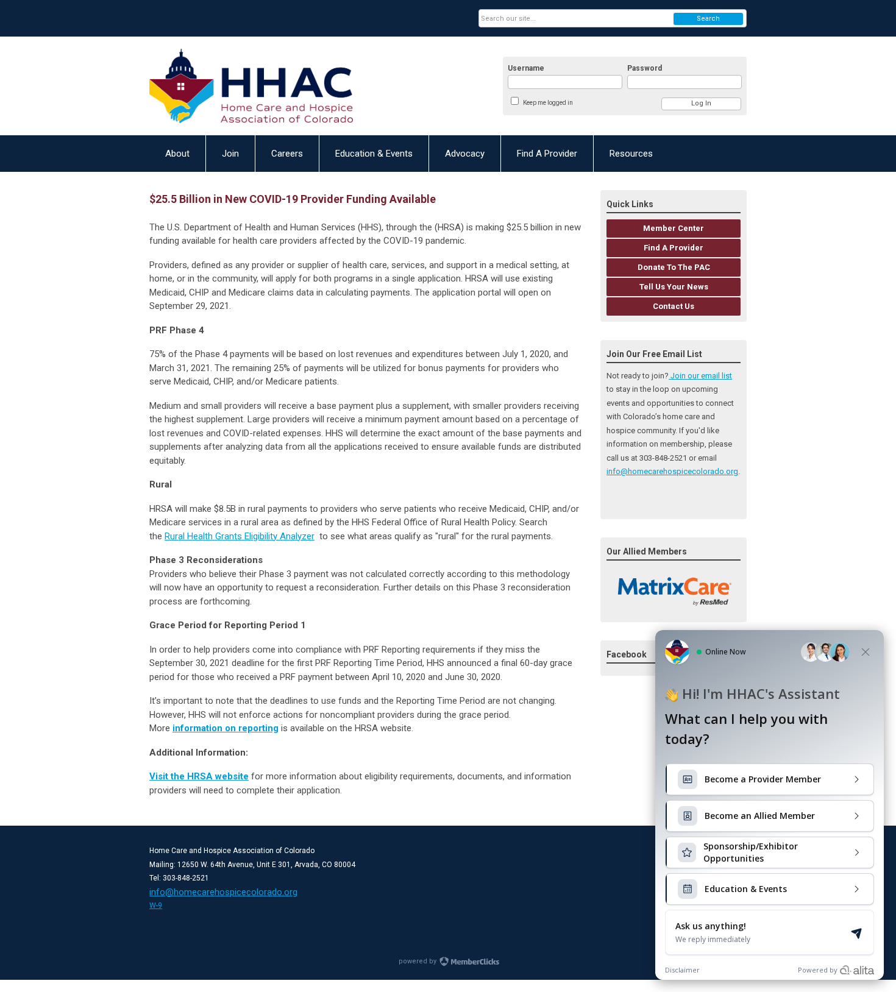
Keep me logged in (548, 102)
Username (526, 68)
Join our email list (700, 375)
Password (644, 68)
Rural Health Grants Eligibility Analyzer (240, 536)
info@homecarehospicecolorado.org (672, 471)
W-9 (155, 905)
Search (708, 19)
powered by (418, 961)
